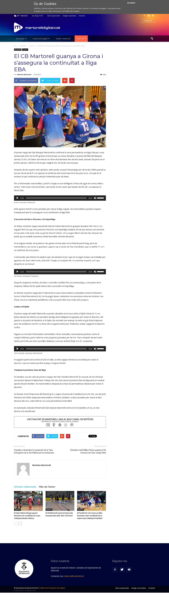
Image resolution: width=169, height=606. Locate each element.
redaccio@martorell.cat (74, 576)
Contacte (82, 16)
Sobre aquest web (53, 16)
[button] (152, 38)
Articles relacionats (25, 486)
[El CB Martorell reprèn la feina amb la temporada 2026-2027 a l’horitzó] (60, 501)
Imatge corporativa (69, 16)
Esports (25, 49)
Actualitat (20, 38)
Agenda (80, 38)
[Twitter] (149, 16)
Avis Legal (60, 588)
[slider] (101, 197)
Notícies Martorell (24, 74)
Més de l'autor (47, 486)
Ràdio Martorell (63, 38)
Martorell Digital (40, 38)
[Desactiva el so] (95, 198)
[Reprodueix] (17, 198)
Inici (15, 46)
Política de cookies (72, 11)
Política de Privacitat (47, 588)
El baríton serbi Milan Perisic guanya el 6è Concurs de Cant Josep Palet (88, 451)
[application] (60, 198)
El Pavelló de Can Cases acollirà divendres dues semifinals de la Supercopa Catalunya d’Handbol (89, 515)
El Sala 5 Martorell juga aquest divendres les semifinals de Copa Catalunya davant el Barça (27, 515)
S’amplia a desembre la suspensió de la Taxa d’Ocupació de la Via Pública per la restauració (34, 451)
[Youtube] (153, 16)
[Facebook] (144, 16)
